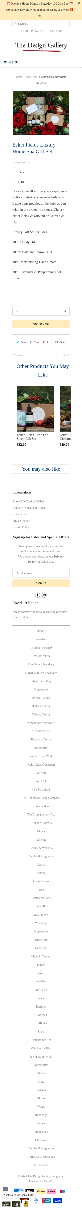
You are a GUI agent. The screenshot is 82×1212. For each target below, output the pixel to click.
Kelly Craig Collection (41, 764)
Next (65, 354)
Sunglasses (41, 1131)
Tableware (41, 948)
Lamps (41, 964)
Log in (23, 31)
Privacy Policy (21, 520)
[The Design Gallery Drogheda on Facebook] (37, 595)
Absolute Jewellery (41, 647)
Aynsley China (41, 697)
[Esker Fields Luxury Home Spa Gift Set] (41, 113)
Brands (41, 631)
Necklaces (41, 989)
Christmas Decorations (41, 1156)
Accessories (41, 747)
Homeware (41, 689)
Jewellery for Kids (41, 1056)
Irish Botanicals (41, 789)
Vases (41, 973)
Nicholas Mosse (41, 731)
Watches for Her (41, 1039)
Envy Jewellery (41, 656)
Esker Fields (21, 162)
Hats (41, 1081)
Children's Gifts (41, 898)
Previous (18, 354)
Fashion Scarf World (41, 756)
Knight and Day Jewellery (41, 672)
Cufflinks (41, 1023)
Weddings (41, 923)
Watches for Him (41, 1048)
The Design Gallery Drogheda (46, 1176)
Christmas (41, 1140)
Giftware (41, 772)
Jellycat (41, 831)
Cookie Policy (21, 527)
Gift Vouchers (41, 1165)
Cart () (40, 31)
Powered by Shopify (41, 1181)
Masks (41, 1073)
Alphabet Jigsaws (41, 822)
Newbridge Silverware (41, 722)
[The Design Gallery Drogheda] (41, 47)
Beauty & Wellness (41, 848)
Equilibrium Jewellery (41, 664)
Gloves (41, 1098)
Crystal (41, 864)
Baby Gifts (41, 906)
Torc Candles (41, 806)
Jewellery (41, 639)
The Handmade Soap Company (41, 797)
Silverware (41, 939)
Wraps (41, 1106)
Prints (41, 889)
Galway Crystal (41, 714)
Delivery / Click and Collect (29, 507)
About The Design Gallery (28, 501)
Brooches (41, 1015)
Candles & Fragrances (41, 856)
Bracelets (41, 998)
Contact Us (19, 514)
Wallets (41, 1123)
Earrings (41, 1006)
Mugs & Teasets (41, 956)
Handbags (41, 1115)
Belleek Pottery (41, 706)
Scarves (41, 1090)
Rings (41, 1031)
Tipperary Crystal (41, 739)
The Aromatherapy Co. (41, 814)
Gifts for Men (41, 914)
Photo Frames (41, 881)
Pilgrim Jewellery (41, 681)
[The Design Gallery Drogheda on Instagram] (44, 595)
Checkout (55, 31)
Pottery (41, 873)
